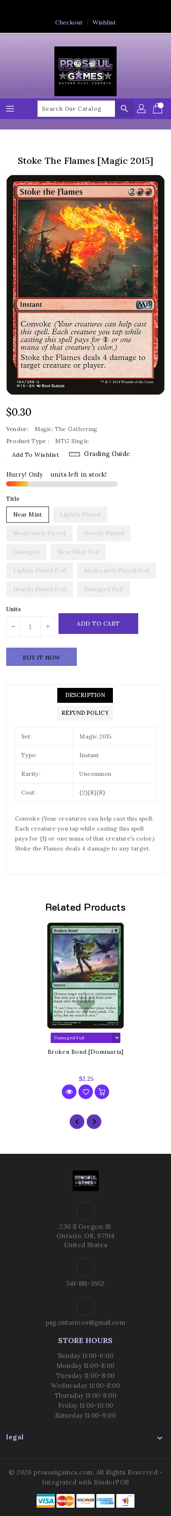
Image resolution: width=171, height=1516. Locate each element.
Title (13, 498)
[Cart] (158, 108)
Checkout (69, 22)
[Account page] (142, 108)
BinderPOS (111, 1482)
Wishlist (104, 22)
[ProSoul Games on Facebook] (62, 9)
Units (13, 609)
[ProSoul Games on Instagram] (93, 9)
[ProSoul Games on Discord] (109, 9)
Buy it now (41, 657)
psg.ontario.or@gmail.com (85, 1322)
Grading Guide (107, 454)
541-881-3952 (85, 1283)
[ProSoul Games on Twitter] (77, 9)
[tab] (84, 695)
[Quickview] (69, 1092)
